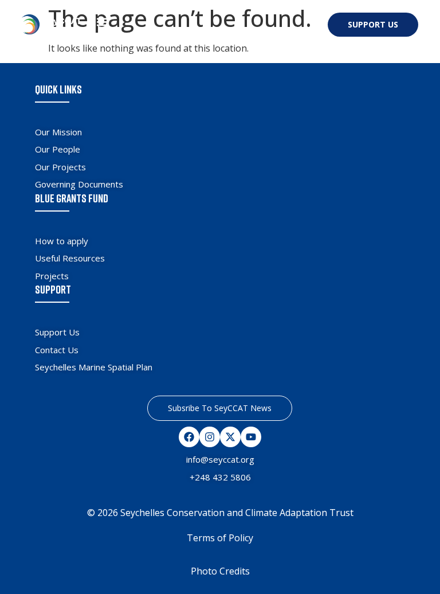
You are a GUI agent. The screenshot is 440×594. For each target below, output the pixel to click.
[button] (102, 22)
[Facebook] (189, 437)
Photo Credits (220, 571)
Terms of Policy (220, 538)
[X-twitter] (230, 437)
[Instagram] (209, 437)
